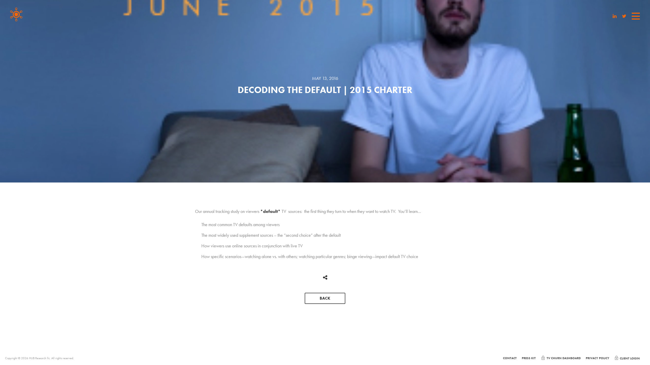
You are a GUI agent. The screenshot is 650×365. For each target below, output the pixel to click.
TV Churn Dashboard (564, 358)
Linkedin (615, 17)
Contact (510, 358)
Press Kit (529, 358)
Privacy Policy (597, 358)
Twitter (624, 17)
